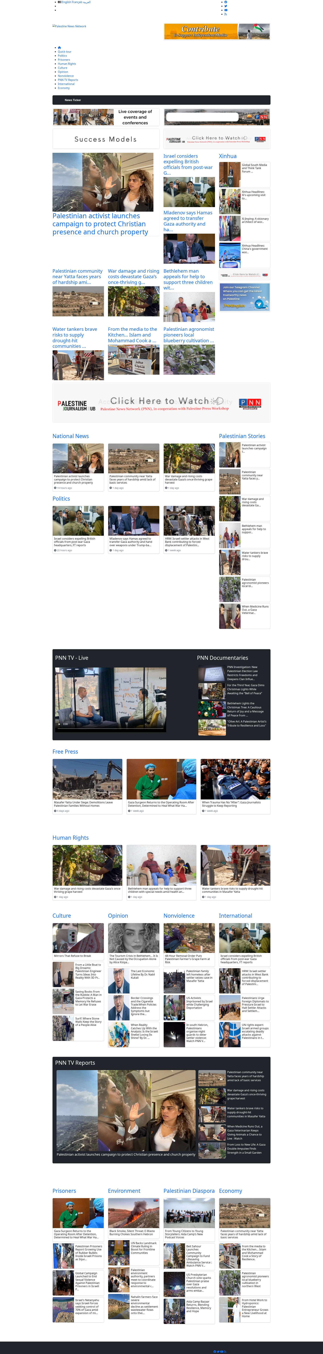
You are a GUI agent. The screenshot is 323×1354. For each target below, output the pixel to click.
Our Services (66, 6)
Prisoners (64, 60)
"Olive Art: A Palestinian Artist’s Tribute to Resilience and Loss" (246, 723)
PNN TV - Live (71, 657)
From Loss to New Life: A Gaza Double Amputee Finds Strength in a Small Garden (246, 1148)
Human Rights (67, 64)
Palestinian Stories (242, 436)
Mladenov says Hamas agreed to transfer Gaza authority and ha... (188, 221)
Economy (64, 88)
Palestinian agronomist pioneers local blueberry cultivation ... (189, 334)
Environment (124, 1190)
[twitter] (225, 6)
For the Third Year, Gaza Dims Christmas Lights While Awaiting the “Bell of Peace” (245, 689)
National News (70, 436)
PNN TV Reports (68, 80)
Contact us (64, 10)
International (66, 84)
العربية (87, 2)
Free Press (65, 751)
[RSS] (225, 14)
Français (77, 2)
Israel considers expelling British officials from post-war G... (188, 164)
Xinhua (228, 156)
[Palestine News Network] (69, 25)
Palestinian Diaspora (189, 1190)
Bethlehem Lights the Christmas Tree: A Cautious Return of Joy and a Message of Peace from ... (245, 709)
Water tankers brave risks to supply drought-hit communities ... (74, 337)
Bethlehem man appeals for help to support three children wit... (188, 279)
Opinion (63, 72)
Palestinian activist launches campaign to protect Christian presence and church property (100, 223)
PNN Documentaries (222, 657)
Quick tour (64, 51)
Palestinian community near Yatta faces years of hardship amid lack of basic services (245, 1076)
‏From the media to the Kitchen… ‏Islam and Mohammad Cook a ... (132, 334)
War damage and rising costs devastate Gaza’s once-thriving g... (133, 276)
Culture (62, 68)
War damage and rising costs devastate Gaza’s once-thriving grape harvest (246, 1094)
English (66, 2)
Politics (62, 55)
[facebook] (225, 2)
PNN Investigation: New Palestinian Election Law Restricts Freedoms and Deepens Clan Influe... (242, 673)
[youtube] (225, 10)
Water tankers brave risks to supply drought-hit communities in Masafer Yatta (246, 1112)
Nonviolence (66, 76)
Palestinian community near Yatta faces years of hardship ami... (77, 276)
